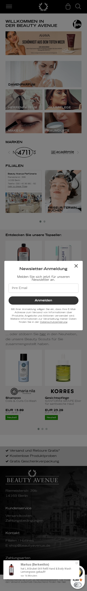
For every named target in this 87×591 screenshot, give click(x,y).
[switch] (78, 585)
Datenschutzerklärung (53, 322)
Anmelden (43, 300)
